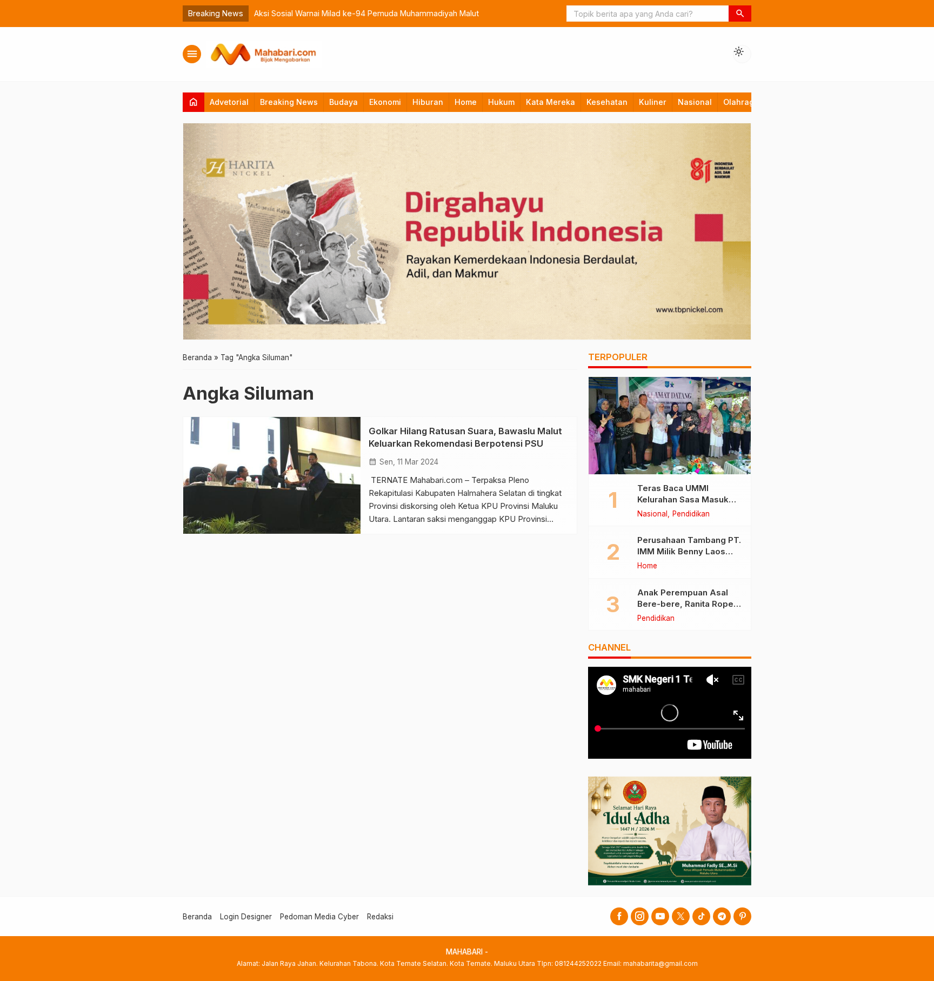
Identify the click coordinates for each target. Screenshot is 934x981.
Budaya (343, 102)
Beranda (197, 916)
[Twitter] (681, 916)
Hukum (501, 102)
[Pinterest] (742, 916)
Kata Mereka (550, 102)
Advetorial (229, 102)
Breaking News (289, 102)
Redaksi (380, 916)
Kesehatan (607, 102)
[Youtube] (660, 916)
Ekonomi (385, 102)
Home (466, 102)
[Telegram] (722, 916)
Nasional (695, 102)
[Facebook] (619, 916)
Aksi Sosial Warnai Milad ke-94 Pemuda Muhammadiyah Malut (366, 13)
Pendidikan (691, 514)
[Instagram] (640, 916)
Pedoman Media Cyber (319, 916)
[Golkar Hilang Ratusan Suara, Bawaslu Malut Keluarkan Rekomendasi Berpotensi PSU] (272, 475)
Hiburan (427, 102)
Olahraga (741, 102)
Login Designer (246, 916)
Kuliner (652, 102)
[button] (740, 13)
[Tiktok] (701, 916)
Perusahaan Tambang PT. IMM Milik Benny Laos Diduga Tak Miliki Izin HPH (689, 551)
